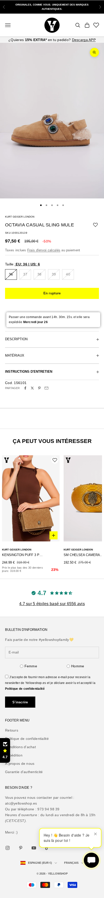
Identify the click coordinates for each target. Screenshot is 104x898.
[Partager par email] (46, 388)
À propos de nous (19, 764)
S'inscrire (20, 702)
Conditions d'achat (20, 747)
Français (71, 862)
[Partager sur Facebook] (25, 388)
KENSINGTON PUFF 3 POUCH (23, 555)
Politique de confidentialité (25, 688)
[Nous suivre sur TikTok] (46, 847)
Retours (11, 730)
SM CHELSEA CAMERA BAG (83, 555)
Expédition (13, 755)
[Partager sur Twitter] (32, 388)
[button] (5, 750)
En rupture (52, 293)
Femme (30, 666)
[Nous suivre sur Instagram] (7, 847)
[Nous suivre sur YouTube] (33, 847)
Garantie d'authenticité (24, 772)
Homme (77, 666)
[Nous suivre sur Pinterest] (20, 847)
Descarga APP (84, 40)
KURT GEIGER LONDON (19, 216)
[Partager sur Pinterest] (39, 388)
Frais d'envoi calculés (43, 250)
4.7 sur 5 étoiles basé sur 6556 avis (52, 604)
